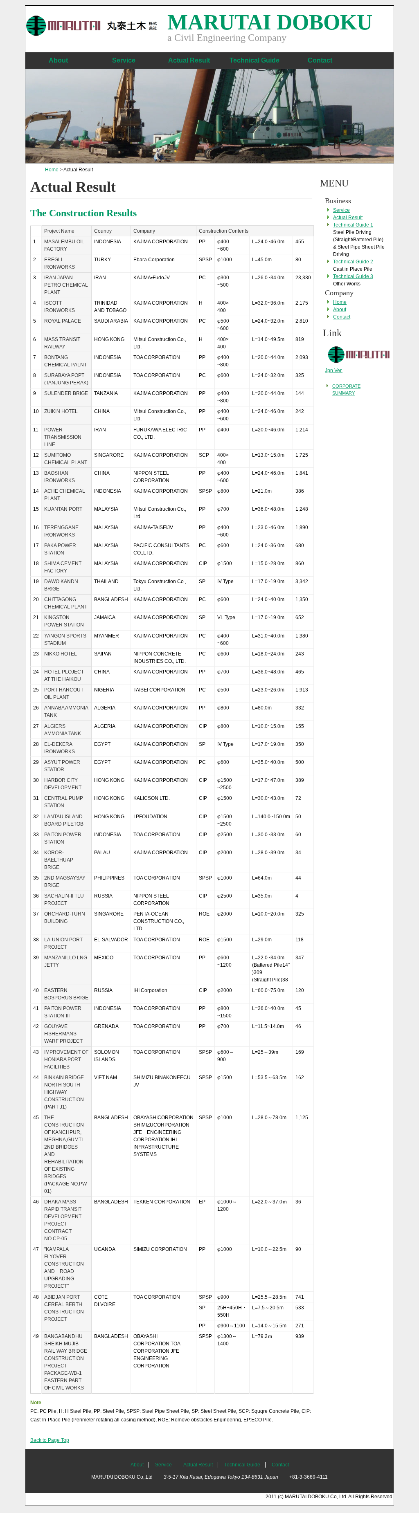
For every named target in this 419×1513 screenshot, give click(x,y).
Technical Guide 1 (353, 225)
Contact (320, 60)
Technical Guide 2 (353, 262)
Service (123, 60)
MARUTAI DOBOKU (269, 22)
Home (52, 170)
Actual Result (189, 60)
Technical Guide (254, 60)
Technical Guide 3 (353, 276)
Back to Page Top (49, 1440)
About (58, 60)
